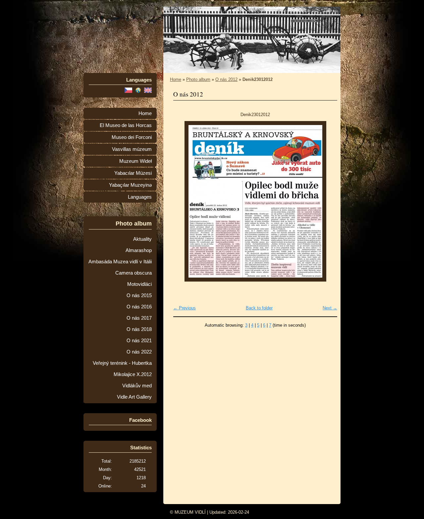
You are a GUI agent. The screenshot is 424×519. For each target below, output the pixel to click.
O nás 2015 (139, 295)
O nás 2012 (226, 79)
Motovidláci (139, 284)
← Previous (184, 307)
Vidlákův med (137, 385)
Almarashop (139, 250)
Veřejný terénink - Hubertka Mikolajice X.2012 (122, 368)
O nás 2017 (139, 318)
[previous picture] (184, 201)
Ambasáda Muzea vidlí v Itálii (120, 261)
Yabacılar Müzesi (133, 173)
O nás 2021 (139, 340)
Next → (330, 307)
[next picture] (326, 201)
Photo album (198, 79)
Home (145, 113)
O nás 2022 (139, 352)
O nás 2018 (139, 329)
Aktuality (142, 239)
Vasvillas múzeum (132, 149)
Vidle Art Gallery (134, 397)
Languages (140, 197)
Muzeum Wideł (135, 161)
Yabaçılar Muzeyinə (130, 185)
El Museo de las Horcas (126, 125)
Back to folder (259, 307)
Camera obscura (133, 273)
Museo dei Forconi (132, 137)
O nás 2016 (139, 306)
